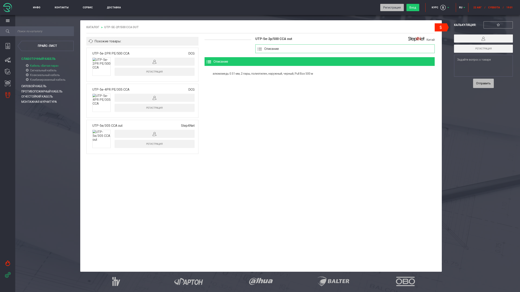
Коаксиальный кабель (45, 75)
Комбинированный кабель (48, 79)
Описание (271, 49)
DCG (191, 53)
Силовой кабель (34, 86)
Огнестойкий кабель (37, 96)
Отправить (483, 83)
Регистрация (392, 7)
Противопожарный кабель (42, 91)
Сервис (88, 7)
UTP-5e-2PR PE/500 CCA (110, 53)
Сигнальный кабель (43, 70)
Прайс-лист (47, 45)
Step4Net (188, 126)
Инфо (36, 7)
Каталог (92, 27)
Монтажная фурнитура (39, 101)
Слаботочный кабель (38, 58)
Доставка (114, 7)
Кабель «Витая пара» (44, 65)
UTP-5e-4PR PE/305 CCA (110, 89)
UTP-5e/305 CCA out (107, 126)
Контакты (62, 7)
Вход (413, 7)
